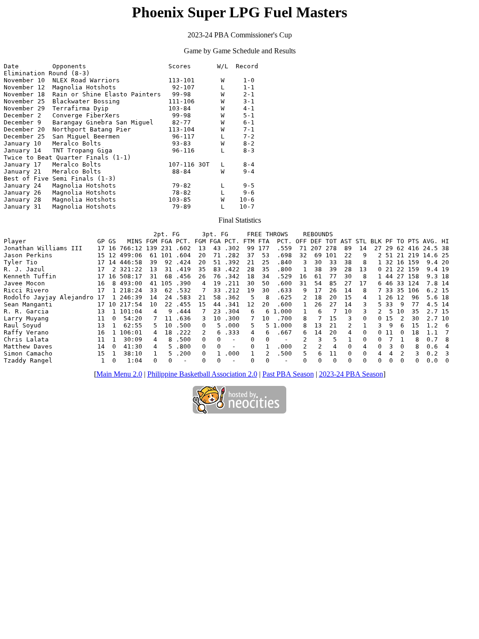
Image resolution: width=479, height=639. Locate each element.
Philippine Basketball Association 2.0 (202, 374)
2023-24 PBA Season (351, 374)
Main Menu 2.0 (119, 374)
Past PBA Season (288, 374)
